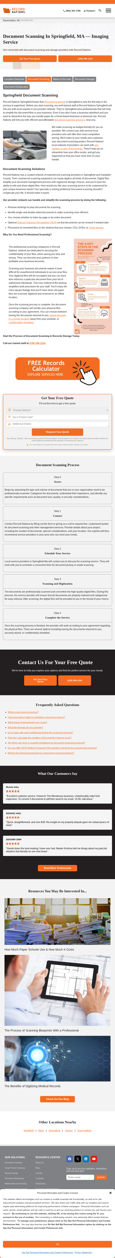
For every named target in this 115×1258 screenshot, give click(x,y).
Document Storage (85, 79)
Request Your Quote (57, 432)
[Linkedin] (86, 1159)
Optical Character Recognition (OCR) (37, 222)
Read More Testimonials (57, 868)
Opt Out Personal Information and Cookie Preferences (47, 1252)
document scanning (54, 102)
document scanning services (70, 120)
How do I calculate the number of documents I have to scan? (39, 737)
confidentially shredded (21, 322)
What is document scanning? (23, 712)
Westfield (29, 1130)
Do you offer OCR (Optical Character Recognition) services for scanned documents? (52, 748)
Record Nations (9, 20)
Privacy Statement (83, 1252)
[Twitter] (77, 1159)
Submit (101, 1177)
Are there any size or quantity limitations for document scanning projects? (46, 743)
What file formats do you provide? (25, 727)
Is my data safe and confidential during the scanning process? (40, 732)
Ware (41, 1130)
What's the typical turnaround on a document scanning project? (41, 753)
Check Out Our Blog (57, 1099)
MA (18, 20)
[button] (110, 1192)
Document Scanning (39, 79)
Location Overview (14, 79)
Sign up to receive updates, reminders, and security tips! (86, 1169)
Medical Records (62, 79)
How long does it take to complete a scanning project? (36, 717)
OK (57, 1244)
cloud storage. (97, 227)
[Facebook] (69, 1159)
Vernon (69, 1130)
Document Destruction (16, 87)
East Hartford (84, 1130)
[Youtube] (94, 1159)
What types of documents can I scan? (27, 722)
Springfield (54, 1130)
